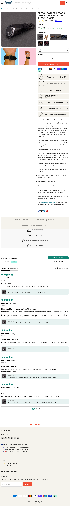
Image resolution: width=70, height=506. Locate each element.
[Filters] (55, 268)
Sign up (27, 484)
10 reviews (58, 21)
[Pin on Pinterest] (47, 211)
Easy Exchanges (55, 108)
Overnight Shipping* (55, 102)
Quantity (40, 54)
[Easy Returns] (35, 236)
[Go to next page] (39, 409)
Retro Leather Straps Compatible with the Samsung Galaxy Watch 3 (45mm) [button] (30, 323)
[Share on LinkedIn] (44, 211)
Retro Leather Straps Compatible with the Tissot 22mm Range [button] (26, 350)
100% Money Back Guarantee (51, 96)
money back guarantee (48, 202)
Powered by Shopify (35, 503)
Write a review (58, 258)
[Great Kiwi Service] (35, 246)
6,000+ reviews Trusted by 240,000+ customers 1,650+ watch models (10, 465)
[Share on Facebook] (39, 211)
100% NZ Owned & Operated (55, 115)
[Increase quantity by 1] (52, 58)
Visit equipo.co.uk (22, 449)
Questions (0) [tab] (14, 268)
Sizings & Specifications (55, 84)
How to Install (55, 90)
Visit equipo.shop (22, 451)
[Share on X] (41, 211)
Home (3, 9)
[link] (53, 21)
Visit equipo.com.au (23, 447)
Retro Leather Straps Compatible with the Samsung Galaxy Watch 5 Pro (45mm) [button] (32, 402)
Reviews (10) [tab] (5, 268)
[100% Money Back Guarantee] (35, 241)
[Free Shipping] (35, 231)
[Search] (62, 3)
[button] (4, 292)
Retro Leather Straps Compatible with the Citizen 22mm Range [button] (26, 292)
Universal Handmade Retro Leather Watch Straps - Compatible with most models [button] (32, 377)
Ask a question (58, 261)
